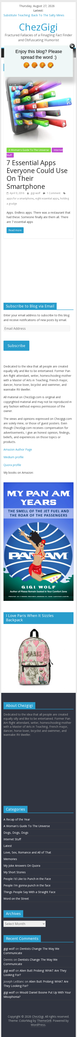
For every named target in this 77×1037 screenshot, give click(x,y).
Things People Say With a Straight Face (29, 892)
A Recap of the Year (16, 819)
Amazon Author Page (17, 449)
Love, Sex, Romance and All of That (27, 852)
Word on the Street (16, 898)
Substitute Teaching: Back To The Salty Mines (33, 15)
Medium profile (13, 457)
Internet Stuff (12, 839)
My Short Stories (14, 872)
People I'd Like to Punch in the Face (27, 879)
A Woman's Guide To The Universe (29, 150)
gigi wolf (36, 193)
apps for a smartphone (20, 198)
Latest (7, 846)
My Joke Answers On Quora (21, 866)
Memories (10, 859)
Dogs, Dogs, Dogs (15, 833)
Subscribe (16, 345)
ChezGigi (38, 26)
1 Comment (53, 193)
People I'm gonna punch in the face (27, 885)
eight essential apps (47, 198)
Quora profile (12, 465)
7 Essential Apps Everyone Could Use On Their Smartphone (37, 174)
